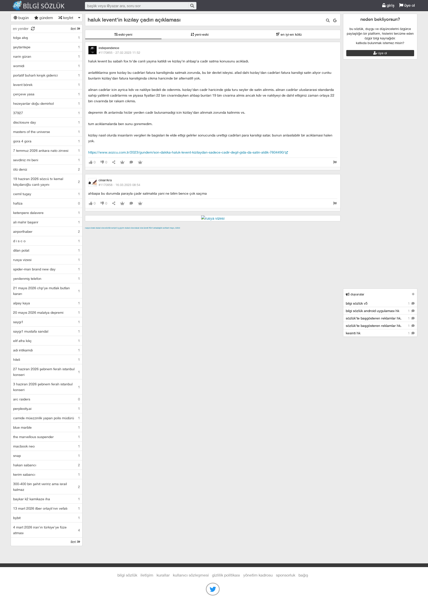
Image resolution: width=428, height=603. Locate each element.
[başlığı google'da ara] (335, 20)
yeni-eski (201, 34)
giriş (390, 5)
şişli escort (296, 233)
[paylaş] (113, 162)
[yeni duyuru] (413, 294)
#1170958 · (119, 185)
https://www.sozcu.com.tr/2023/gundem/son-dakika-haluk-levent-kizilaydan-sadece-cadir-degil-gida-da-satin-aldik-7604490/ (186, 152)
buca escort (141, 233)
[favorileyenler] (140, 162)
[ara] (192, 5)
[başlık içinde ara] (328, 20)
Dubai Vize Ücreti (141, 228)
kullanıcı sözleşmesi (191, 575)
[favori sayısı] (122, 162)
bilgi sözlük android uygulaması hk (378, 311)
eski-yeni (124, 34)
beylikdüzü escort (99, 239)
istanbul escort (273, 233)
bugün (23, 17)
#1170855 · (119, 52)
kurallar (163, 575)
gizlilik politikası (226, 575)
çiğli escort (184, 233)
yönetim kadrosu (258, 575)
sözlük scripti (111, 228)
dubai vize (100, 228)
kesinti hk (378, 333)
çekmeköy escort (208, 233)
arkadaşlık (157, 228)
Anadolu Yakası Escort (242, 233)
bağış (303, 575)
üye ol (409, 5)
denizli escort (163, 233)
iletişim (146, 575)
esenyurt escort (319, 233)
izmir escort (94, 233)
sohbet (166, 228)
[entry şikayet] (334, 162)
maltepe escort (117, 233)
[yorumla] (131, 162)
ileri (74, 28)
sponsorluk (285, 575)
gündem (45, 17)
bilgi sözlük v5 (378, 303)
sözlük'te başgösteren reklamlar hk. (378, 318)
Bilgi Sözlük (43, 6)
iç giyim (120, 228)
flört (151, 228)
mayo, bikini (174, 228)
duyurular (356, 294)
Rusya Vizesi (90, 228)
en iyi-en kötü (291, 34)
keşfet (67, 17)
